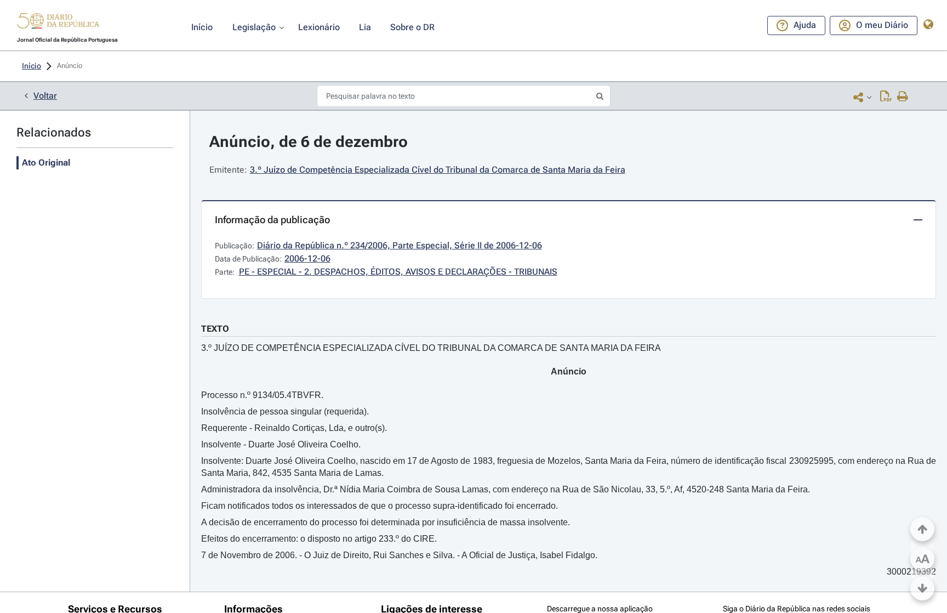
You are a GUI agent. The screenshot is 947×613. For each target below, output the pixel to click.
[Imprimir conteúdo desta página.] (903, 97)
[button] (58, 22)
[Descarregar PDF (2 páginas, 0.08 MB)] (886, 97)
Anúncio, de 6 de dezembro (308, 142)
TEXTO (215, 328)
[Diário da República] (58, 23)
